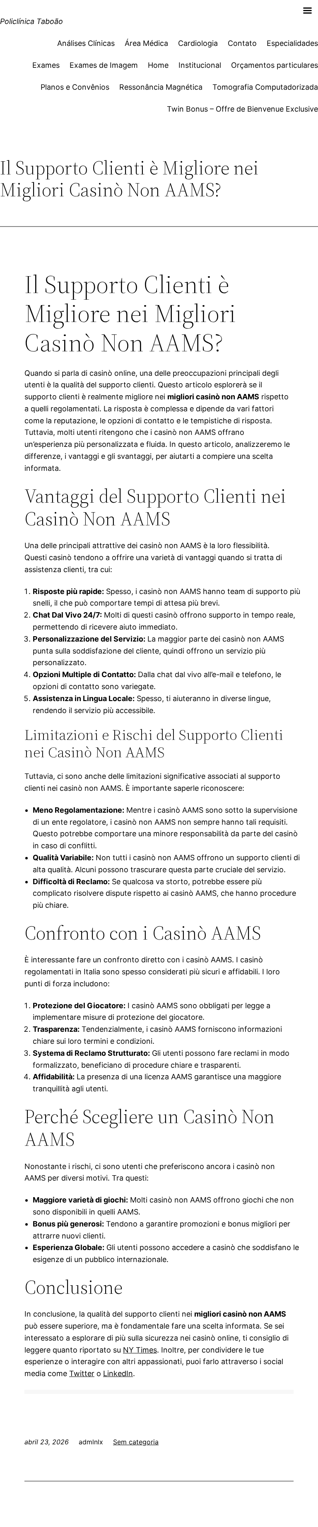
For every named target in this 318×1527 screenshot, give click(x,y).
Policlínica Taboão (31, 21)
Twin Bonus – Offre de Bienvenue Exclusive (242, 109)
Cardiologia (198, 43)
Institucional (199, 65)
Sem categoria (136, 1442)
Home (158, 65)
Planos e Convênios (75, 87)
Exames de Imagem (104, 65)
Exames (46, 65)
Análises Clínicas (86, 43)
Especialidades (292, 43)
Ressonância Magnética (160, 87)
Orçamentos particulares (274, 65)
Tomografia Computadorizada (265, 87)
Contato (242, 43)
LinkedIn (118, 1373)
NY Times (140, 1350)
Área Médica (146, 43)
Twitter (81, 1373)
